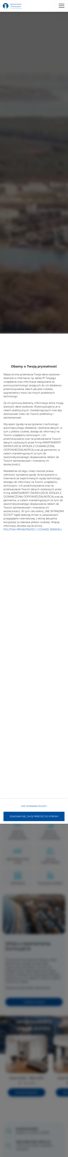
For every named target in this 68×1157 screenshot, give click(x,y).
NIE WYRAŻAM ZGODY (34, 806)
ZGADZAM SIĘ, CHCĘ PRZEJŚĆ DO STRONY (34, 816)
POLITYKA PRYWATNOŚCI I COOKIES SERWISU (32, 529)
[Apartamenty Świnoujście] (12, 6)
